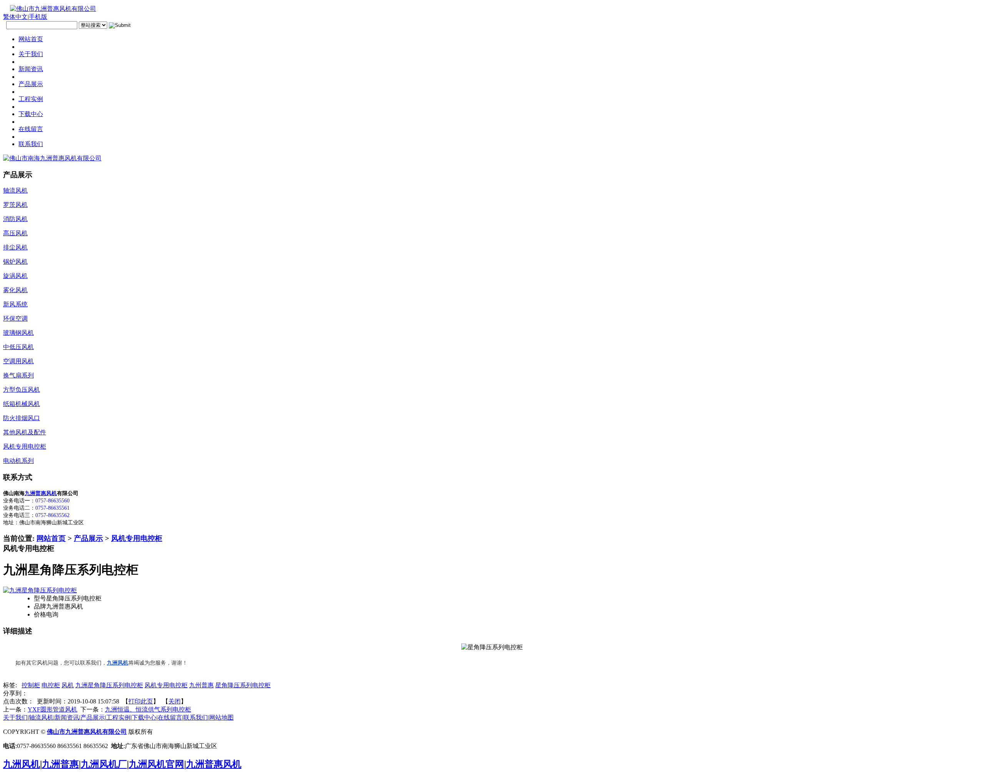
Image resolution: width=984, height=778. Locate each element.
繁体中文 (15, 16)
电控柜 (51, 685)
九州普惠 (201, 685)
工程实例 (118, 717)
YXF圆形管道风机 (52, 709)
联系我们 (195, 717)
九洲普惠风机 (41, 493)
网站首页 (51, 538)
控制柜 (31, 685)
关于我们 (15, 717)
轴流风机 (41, 717)
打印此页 (140, 701)
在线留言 (170, 717)
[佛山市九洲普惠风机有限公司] (49, 8)
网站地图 (221, 717)
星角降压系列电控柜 (243, 685)
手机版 (38, 16)
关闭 (174, 701)
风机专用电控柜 (136, 538)
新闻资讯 (67, 717)
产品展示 (88, 538)
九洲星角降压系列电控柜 (109, 685)
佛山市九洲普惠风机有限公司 (87, 731)
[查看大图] (40, 590)
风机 (68, 685)
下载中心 (144, 717)
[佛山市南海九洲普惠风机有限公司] (52, 158)
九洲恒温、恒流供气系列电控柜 (148, 709)
